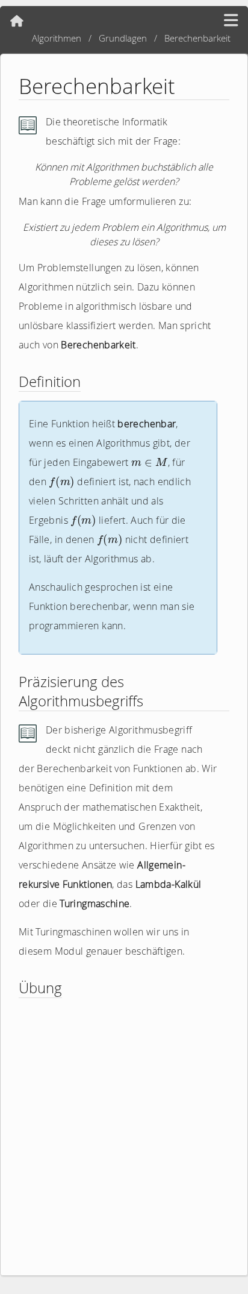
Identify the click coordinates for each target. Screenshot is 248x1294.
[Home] (16, 21)
